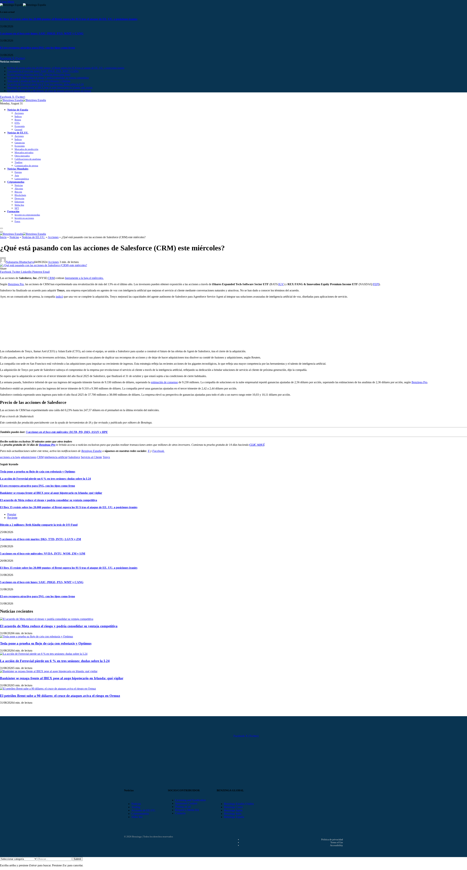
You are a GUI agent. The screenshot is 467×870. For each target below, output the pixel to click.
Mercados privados (24, 152)
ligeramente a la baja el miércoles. (84, 278)
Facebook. (158, 450)
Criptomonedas (15, 181)
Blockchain (20, 195)
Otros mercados (22, 155)
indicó (59, 296)
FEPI (376, 284)
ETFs (17, 123)
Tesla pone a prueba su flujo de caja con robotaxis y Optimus (38, 81)
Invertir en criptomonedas (27, 214)
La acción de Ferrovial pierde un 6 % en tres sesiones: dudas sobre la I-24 (45, 84)
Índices (18, 116)
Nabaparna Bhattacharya (20, 262)
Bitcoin (18, 191)
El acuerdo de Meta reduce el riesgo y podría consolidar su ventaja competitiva (48, 77)
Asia (17, 175)
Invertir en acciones (24, 218)
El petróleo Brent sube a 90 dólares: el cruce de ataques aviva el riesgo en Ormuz (49, 90)
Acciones (19, 113)
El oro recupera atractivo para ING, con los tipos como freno (37, 47)
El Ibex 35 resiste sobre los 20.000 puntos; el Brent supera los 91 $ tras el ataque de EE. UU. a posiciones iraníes (68, 19)
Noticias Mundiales (17, 168)
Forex (17, 221)
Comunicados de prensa (26, 165)
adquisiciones (28, 457)
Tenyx (106, 457)
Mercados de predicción (26, 149)
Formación (13, 211)
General (18, 129)
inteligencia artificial (55, 457)
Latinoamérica (22, 178)
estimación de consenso (164, 382)
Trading (18, 162)
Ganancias (20, 142)
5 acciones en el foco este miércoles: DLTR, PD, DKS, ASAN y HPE (67, 432)
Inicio (3, 237)
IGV (281, 284)
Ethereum (19, 201)
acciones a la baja (10, 457)
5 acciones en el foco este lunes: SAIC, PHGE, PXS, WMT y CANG (41, 33)
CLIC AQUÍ (256, 444)
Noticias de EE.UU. (17, 132)
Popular (11, 514)
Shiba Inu (19, 205)
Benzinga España (91, 450)
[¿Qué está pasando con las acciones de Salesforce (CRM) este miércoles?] (43, 265)
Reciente (12, 517)
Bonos (18, 119)
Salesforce (74, 457)
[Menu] (1, 228)
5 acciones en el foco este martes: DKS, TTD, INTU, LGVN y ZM (40, 539)
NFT (17, 208)
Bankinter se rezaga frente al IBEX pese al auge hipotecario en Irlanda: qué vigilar (49, 87)
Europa (18, 172)
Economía (20, 126)
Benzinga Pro (16, 284)
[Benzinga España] (23, 100)
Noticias (19, 185)
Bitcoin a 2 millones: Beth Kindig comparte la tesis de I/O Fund (39, 524)
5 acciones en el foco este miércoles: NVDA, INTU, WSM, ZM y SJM (42, 553)
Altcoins (19, 188)
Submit (77, 859)
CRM (51, 278)
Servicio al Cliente (91, 457)
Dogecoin (19, 198)
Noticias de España (17, 109)
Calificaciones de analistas (28, 159)
